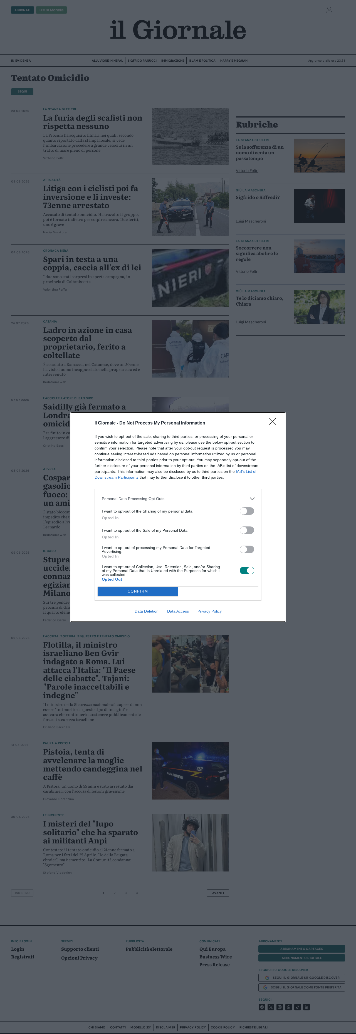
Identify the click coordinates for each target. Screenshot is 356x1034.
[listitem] (178, 499)
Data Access (178, 611)
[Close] (274, 423)
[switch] (247, 511)
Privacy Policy (209, 611)
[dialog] (178, 517)
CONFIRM (138, 591)
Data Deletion (147, 611)
